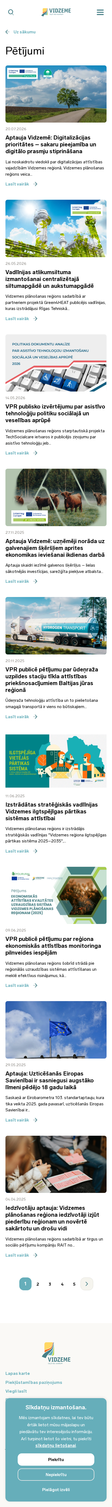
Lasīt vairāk (17, 184)
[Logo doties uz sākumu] (56, 1356)
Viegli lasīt (16, 1391)
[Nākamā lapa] (86, 1283)
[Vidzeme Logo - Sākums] (56, 12)
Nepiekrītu (56, 1474)
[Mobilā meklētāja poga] (11, 12)
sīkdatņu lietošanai (55, 1445)
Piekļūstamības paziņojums (33, 1382)
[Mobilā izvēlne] (100, 12)
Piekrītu (56, 1459)
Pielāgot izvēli (56, 1489)
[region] (56, 1450)
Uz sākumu (25, 31)
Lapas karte (17, 1373)
